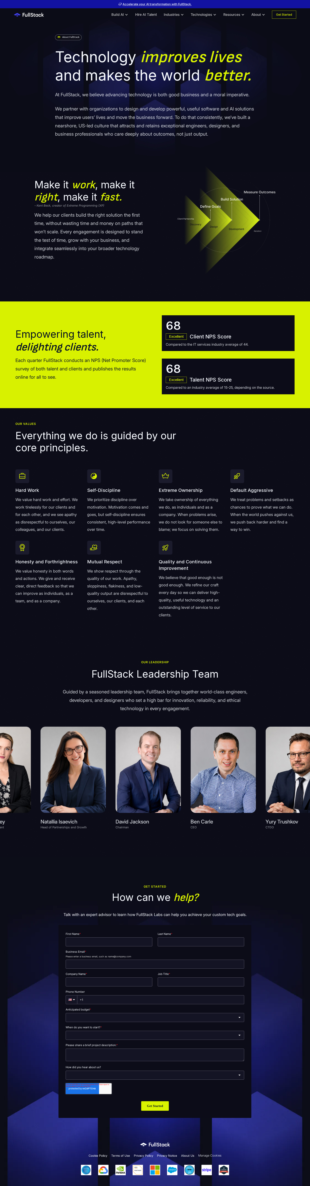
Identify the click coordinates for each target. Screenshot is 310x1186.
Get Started (284, 14)
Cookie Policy (98, 1155)
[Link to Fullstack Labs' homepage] (155, 1144)
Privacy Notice (167, 1155)
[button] (119, 15)
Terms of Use (120, 1155)
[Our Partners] (155, 1170)
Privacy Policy (143, 1155)
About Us (187, 1155)
